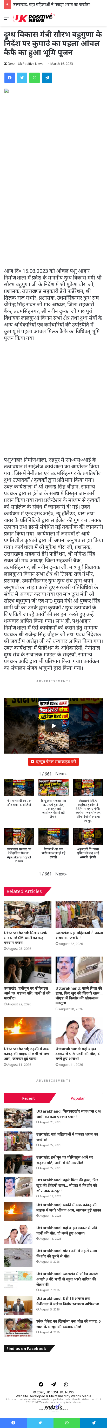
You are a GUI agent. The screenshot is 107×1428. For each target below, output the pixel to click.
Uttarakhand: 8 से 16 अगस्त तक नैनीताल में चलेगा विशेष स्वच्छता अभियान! (67, 1301)
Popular (78, 1098)
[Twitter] (22, 78)
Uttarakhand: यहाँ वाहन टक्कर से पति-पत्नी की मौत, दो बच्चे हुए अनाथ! (78, 1053)
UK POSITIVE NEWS (60, 1392)
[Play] (53, 726)
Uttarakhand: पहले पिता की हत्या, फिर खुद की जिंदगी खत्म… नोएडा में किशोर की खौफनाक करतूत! (79, 995)
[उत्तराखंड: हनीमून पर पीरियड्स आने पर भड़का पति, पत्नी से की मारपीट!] (27, 970)
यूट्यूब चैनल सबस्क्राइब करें (56, 761)
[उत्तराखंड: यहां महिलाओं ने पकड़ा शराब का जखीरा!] (79, 914)
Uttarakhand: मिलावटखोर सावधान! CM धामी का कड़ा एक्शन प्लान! (26, 937)
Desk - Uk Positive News (25, 63)
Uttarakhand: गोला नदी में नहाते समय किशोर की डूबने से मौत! (66, 1253)
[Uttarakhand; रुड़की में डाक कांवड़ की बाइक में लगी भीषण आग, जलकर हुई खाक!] (27, 1030)
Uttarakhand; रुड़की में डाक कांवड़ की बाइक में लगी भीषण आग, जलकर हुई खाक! (26, 1053)
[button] (61, 774)
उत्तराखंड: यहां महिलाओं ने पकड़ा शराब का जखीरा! (51, 4)
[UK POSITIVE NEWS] (34, 17)
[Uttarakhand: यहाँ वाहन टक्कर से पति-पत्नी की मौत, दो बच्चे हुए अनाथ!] (79, 1030)
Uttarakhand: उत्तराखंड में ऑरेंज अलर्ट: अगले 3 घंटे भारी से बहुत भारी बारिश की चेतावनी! (67, 1279)
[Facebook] (9, 78)
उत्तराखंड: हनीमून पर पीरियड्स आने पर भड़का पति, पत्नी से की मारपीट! (27, 993)
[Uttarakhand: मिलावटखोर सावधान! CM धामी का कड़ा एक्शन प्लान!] (27, 914)
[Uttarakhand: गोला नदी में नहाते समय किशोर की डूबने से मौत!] (18, 1257)
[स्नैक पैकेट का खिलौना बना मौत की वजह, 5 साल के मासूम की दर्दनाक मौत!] (18, 1328)
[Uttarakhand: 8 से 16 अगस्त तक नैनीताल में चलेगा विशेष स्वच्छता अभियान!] (18, 1305)
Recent (28, 1098)
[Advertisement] (53, 212)
